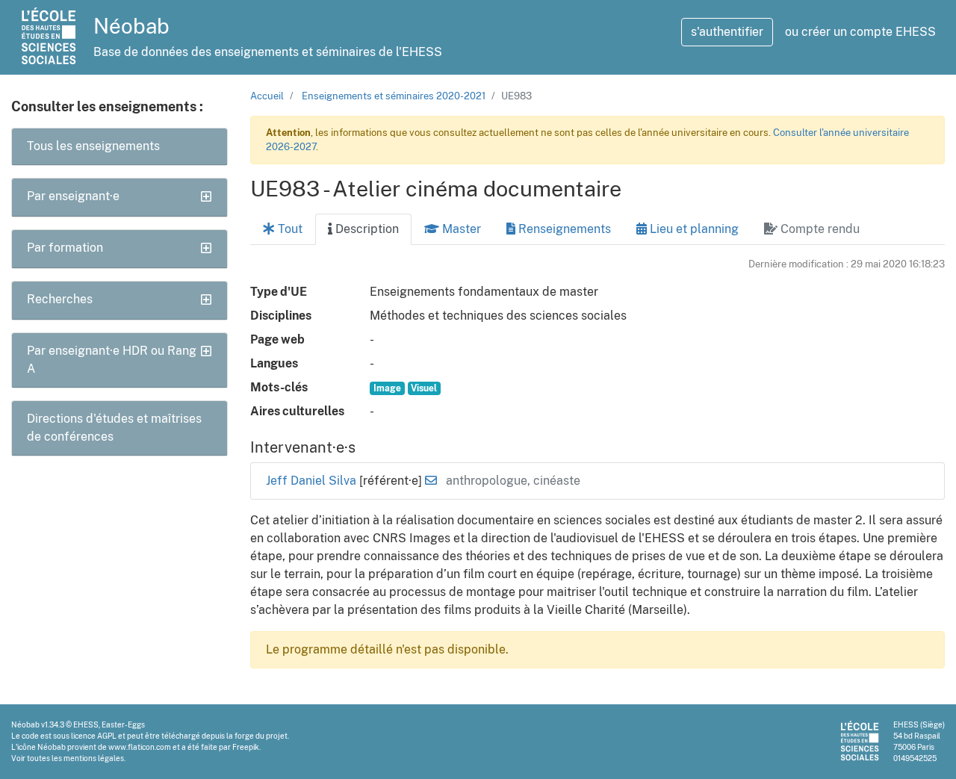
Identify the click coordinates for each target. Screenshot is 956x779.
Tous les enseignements (93, 146)
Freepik (245, 746)
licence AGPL (94, 735)
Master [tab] (460, 229)
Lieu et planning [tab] (693, 229)
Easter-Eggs (123, 724)
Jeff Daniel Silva (312, 481)
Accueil (267, 96)
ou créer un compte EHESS (860, 32)
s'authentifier (727, 32)
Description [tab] (365, 229)
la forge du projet (257, 735)
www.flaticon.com (139, 746)
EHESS (86, 724)
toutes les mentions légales (75, 758)
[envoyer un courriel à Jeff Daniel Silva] (431, 481)
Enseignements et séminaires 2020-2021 (393, 96)
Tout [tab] (288, 229)
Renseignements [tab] (563, 229)
